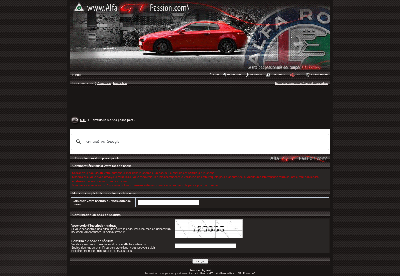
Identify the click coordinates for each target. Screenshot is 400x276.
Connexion (104, 83)
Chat (298, 74)
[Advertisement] (200, 102)
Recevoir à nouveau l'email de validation (301, 83)
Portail (76, 74)
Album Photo (319, 74)
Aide (216, 74)
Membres (256, 74)
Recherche (234, 74)
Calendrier (278, 74)
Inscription (120, 83)
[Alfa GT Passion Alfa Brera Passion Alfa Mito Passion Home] (200, 35)
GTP (83, 120)
